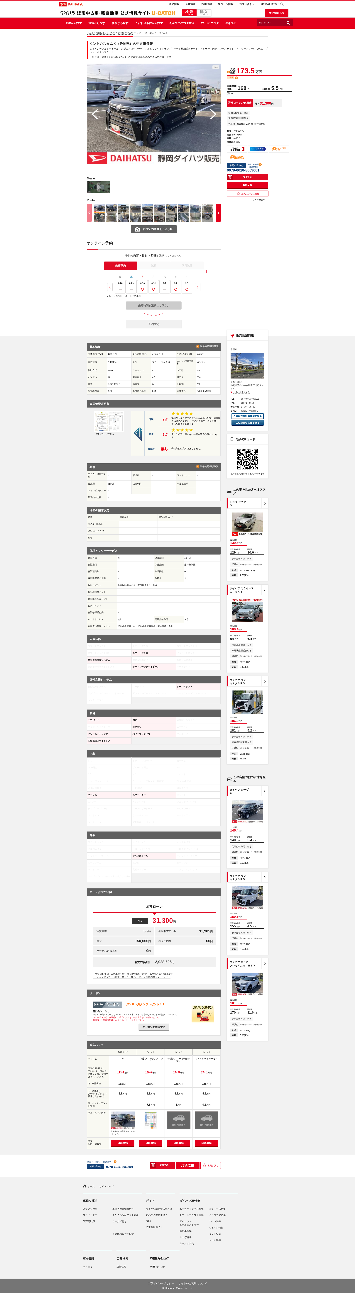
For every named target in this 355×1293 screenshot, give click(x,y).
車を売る (230, 23)
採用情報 (207, 4)
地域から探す (97, 23)
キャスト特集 (187, 1243)
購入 (204, 13)
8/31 (153, 283)
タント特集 (215, 1234)
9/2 (175, 283)
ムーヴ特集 (186, 1237)
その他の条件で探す (123, 1234)
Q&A (148, 1221)
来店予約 (120, 265)
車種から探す (73, 23)
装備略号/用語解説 (209, 346)
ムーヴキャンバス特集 (192, 1208)
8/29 (131, 283)
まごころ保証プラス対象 (125, 1215)
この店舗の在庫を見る (247, 423)
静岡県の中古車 (125, 32)
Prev (95, 114)
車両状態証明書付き (123, 1208)
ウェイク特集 (216, 1227)
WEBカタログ (210, 23)
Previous (110, 287)
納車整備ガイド (154, 1227)
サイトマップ (106, 1186)
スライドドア (90, 1215)
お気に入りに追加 (247, 193)
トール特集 (215, 1240)
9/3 (186, 283)
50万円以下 (89, 1221)
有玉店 (234, 349)
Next (213, 114)
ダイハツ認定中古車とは (159, 1208)
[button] (282, 4)
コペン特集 (215, 1221)
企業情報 (190, 4)
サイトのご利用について (192, 1283)
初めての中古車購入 (182, 23)
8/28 (120, 283)
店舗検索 (121, 1266)
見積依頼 (247, 185)
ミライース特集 (217, 1208)
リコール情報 (225, 4)
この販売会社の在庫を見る (247, 416)
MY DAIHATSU (269, 4)
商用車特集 (186, 1231)
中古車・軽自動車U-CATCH (101, 32)
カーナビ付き (119, 1221)
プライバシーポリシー (161, 1283)
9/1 (164, 283)
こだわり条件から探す (149, 23)
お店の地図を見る (241, 392)
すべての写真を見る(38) (158, 228)
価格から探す (120, 23)
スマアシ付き (90, 1208)
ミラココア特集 (217, 1215)
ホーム (91, 1186)
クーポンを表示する (153, 1027)
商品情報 (174, 4)
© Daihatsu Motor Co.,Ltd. (177, 1288)
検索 (189, 13)
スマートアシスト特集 (192, 1215)
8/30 (142, 283)
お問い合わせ (247, 4)
